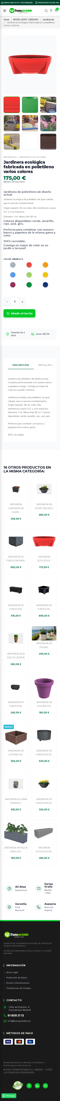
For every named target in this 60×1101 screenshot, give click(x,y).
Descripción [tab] (21, 365)
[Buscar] (46, 10)
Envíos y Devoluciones (17, 983)
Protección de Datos (16, 977)
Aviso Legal (12, 972)
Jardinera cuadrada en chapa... (16, 508)
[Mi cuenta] (51, 11)
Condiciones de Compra (18, 988)
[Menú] (4, 10)
